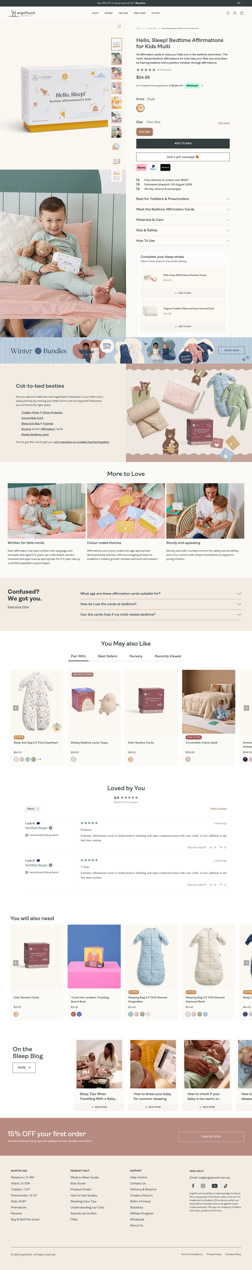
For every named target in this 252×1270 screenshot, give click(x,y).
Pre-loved (140, 13)
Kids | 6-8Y (18, 1201)
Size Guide (78, 1183)
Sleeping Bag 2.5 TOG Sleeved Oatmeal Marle (205, 999)
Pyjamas (48, 423)
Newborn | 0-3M (22, 1177)
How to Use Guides (83, 1195)
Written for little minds (26, 543)
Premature (18, 1207)
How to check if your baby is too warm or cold (204, 1097)
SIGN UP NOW (211, 1136)
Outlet (156, 13)
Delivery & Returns (143, 1189)
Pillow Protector (53, 412)
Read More (101, 1107)
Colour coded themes (104, 543)
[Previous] (16, 708)
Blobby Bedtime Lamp (35, 434)
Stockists (136, 1207)
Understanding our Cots (87, 1207)
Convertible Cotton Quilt (202, 742)
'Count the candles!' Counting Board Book (90, 999)
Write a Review (219, 809)
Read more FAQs (18, 607)
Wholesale (137, 1219)
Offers (109, 13)
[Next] (246, 708)
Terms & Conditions (191, 1254)
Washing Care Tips (83, 1201)
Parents (16, 1213)
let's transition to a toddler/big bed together (81, 442)
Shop (95, 13)
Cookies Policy (233, 1254)
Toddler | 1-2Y (20, 1189)
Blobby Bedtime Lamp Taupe (89, 742)
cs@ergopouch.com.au (214, 1177)
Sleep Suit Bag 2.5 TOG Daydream (36, 742)
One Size (146, 131)
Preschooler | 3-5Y (24, 1195)
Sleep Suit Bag (30, 423)
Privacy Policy (214, 1254)
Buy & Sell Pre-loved (25, 1219)
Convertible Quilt (32, 418)
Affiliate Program (142, 1213)
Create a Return (141, 1195)
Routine (26, 429)
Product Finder (81, 1189)
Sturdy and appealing (183, 543)
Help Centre (138, 1177)
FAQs (74, 1219)
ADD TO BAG (184, 293)
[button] (154, 70)
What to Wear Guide (84, 1177)
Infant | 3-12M (20, 1183)
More (22, 1067)
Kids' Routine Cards (141, 742)
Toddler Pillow (30, 412)
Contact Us (138, 1183)
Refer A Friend (140, 1201)
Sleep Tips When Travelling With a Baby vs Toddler (97, 1097)
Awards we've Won (83, 1213)
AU (238, 3)
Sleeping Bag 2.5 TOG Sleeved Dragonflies (147, 999)
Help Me (123, 13)
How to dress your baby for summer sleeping (152, 1097)
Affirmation (48, 429)
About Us (136, 1225)
